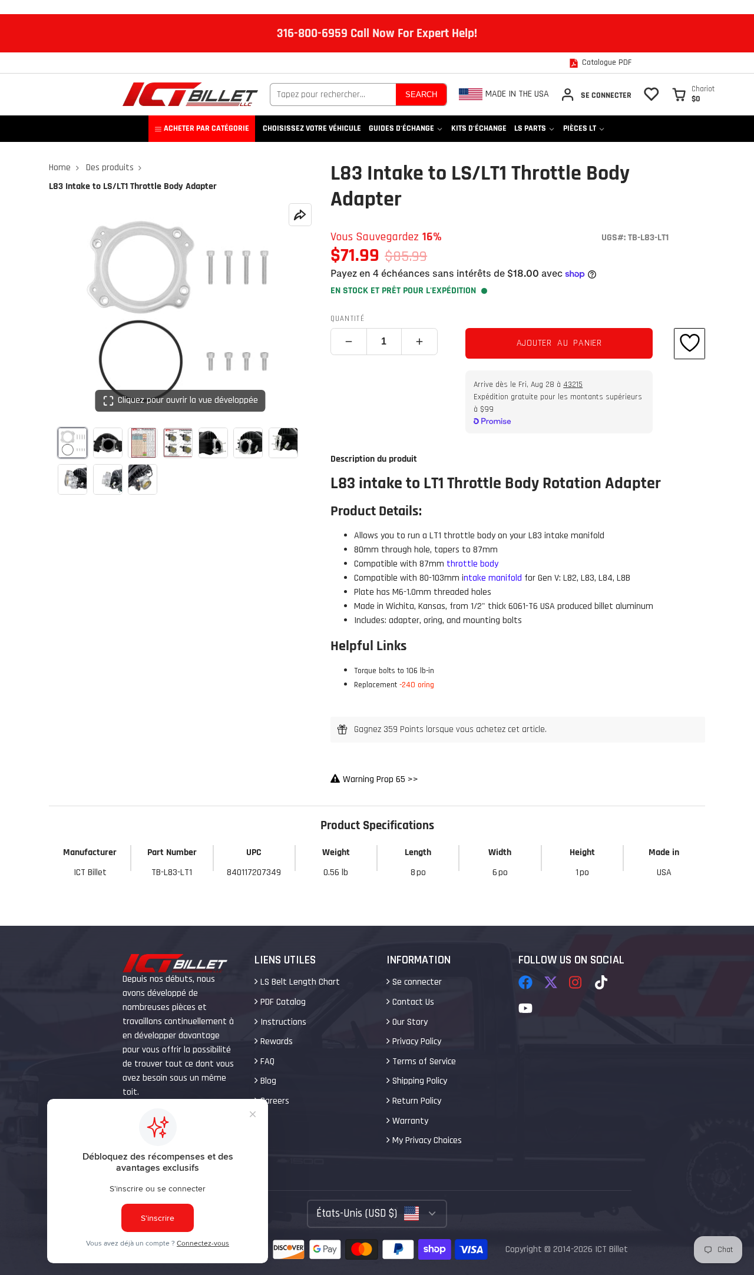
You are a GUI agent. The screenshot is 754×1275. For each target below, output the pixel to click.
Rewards (275, 1041)
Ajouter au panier (560, 343)
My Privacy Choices (426, 1140)
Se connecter (416, 982)
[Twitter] (551, 982)
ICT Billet (611, 1249)
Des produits (110, 167)
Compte (595, 94)
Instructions (282, 1022)
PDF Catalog (282, 1002)
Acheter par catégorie (206, 128)
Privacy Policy (415, 1041)
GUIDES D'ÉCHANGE (401, 128)
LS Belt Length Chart (299, 982)
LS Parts (530, 128)
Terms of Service (423, 1061)
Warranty (409, 1121)
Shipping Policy (418, 1081)
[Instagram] (576, 982)
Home (60, 167)
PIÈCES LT (579, 128)
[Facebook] (525, 982)
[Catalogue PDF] (600, 63)
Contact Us (412, 1002)
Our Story (409, 1022)
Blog (267, 1081)
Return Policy (415, 1101)
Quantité (347, 318)
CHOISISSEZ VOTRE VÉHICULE (312, 128)
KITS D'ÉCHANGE (479, 128)
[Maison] (190, 94)
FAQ (266, 1061)
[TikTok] (602, 982)
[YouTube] (525, 1008)
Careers (273, 1101)
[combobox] (333, 94)
